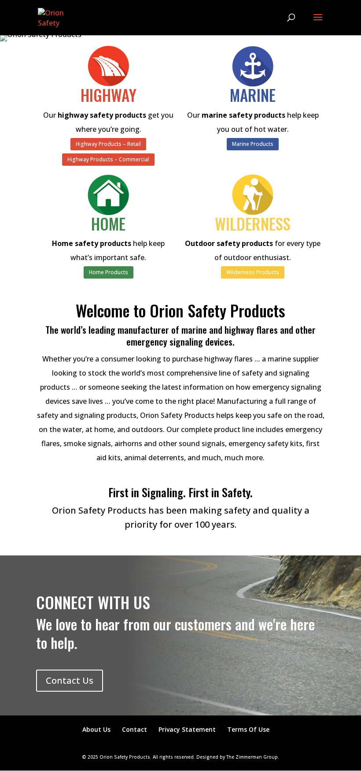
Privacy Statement (187, 729)
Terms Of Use (248, 729)
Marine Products (252, 144)
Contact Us (69, 680)
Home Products (108, 272)
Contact (134, 729)
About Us (96, 729)
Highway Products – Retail (108, 144)
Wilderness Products (252, 272)
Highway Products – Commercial (108, 159)
